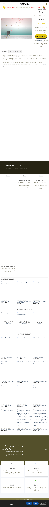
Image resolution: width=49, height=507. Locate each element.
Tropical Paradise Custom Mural (40, 381)
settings (11, 504)
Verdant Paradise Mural (22, 405)
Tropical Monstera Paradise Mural (24, 429)
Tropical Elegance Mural (6, 405)
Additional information (15, 51)
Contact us (43, 64)
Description (4, 51)
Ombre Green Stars (5, 301)
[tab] (4, 51)
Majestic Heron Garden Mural (7, 429)
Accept (29, 503)
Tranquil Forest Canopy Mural (7, 381)
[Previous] (3, 29)
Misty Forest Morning (21, 357)
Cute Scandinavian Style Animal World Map (40, 302)
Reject (36, 503)
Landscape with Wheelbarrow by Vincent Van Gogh (24, 302)
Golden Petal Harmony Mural (39, 405)
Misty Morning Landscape (6, 357)
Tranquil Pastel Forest (38, 357)
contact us (39, 40)
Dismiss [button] (39, 1)
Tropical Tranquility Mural (22, 381)
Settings (43, 503)
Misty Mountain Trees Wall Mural (40, 429)
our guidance (18, 452)
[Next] (30, 29)
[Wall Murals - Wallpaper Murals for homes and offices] (24, 4)
